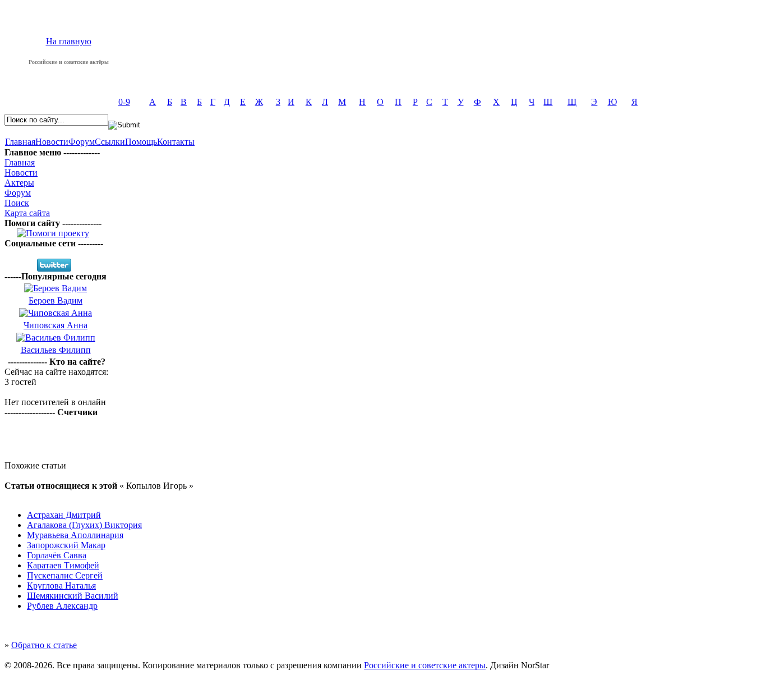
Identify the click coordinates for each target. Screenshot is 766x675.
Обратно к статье (44, 645)
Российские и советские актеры (425, 665)
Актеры (19, 182)
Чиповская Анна (55, 325)
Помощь (141, 141)
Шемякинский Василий (72, 595)
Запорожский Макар (66, 545)
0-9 (124, 102)
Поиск (16, 203)
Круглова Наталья (61, 585)
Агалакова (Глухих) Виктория (84, 525)
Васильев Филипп (56, 350)
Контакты (176, 141)
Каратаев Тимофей (63, 565)
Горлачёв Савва (56, 555)
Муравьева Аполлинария (75, 535)
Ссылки (110, 141)
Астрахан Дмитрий (64, 515)
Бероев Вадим (55, 300)
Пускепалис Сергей (65, 575)
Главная (20, 141)
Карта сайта (27, 213)
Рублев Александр (62, 605)
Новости (51, 141)
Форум (81, 141)
